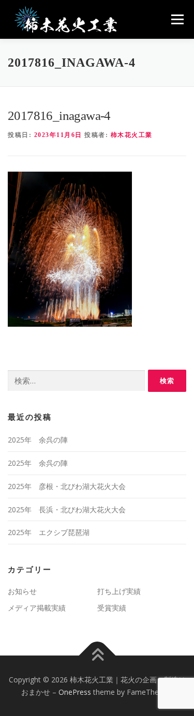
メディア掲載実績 (37, 608)
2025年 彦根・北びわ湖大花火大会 (67, 486)
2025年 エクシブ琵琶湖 (48, 532)
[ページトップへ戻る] (97, 655)
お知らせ (22, 591)
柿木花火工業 (132, 135)
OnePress (74, 692)
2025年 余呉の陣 (38, 440)
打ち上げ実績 (119, 591)
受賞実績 (111, 608)
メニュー (177, 19)
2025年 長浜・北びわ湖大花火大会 (67, 509)
